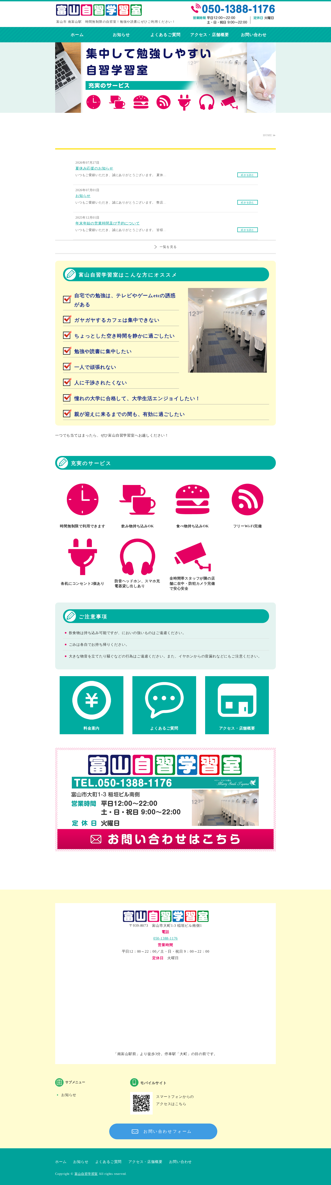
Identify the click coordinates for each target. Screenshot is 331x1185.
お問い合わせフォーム (167, 1131)
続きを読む (247, 175)
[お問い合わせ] (165, 853)
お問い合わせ (254, 34)
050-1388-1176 (165, 938)
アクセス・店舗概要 (209, 34)
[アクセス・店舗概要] (237, 719)
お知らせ (121, 34)
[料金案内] (91, 719)
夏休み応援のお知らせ (94, 168)
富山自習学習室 (86, 1174)
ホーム (77, 34)
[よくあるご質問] (164, 719)
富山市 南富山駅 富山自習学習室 (100, 11)
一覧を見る (168, 247)
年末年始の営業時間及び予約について (107, 223)
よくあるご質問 (165, 34)
